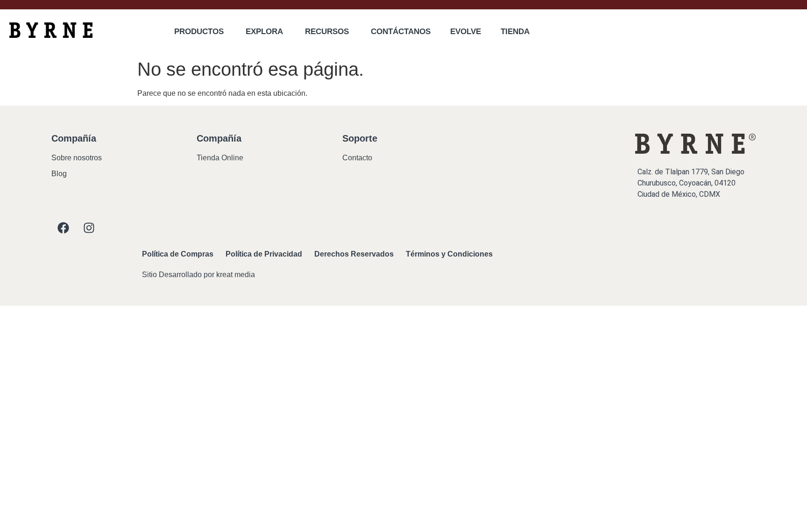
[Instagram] (88, 227)
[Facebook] (63, 227)
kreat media (235, 275)
